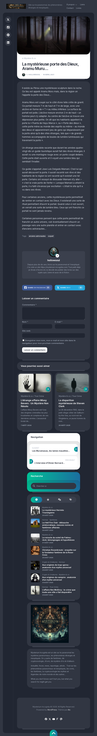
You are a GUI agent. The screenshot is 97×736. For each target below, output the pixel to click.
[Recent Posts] (36, 500)
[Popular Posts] (48, 500)
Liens (82, 4)
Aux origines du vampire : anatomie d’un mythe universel (59, 578)
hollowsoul (33, 75)
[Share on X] (8, 19)
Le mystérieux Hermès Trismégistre (53, 511)
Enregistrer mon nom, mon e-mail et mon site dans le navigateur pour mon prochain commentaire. (49, 342)
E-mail (58, 322)
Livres (78, 8)
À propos (71, 4)
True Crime (39, 396)
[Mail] (61, 719)
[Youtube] (53, 719)
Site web (26, 331)
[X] (50, 719)
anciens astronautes (37, 236)
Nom (25, 322)
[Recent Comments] (59, 500)
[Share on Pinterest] (8, 35)
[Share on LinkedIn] (8, 42)
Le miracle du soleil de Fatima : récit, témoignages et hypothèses (58, 538)
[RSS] (57, 719)
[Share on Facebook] (8, 27)
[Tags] (70, 500)
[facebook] (46, 719)
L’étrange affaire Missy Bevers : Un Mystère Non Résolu (34, 403)
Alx (69, 710)
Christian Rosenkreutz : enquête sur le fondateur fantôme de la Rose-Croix (59, 552)
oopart (51, 236)
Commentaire (29, 305)
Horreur (45, 520)
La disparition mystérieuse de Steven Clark (71, 403)
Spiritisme (53, 520)
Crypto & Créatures (50, 562)
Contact (70, 8)
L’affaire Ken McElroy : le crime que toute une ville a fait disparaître (58, 591)
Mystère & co (30, 58)
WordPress (52, 710)
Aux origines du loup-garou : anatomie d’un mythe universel (56, 566)
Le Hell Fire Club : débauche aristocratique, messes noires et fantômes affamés (57, 525)
